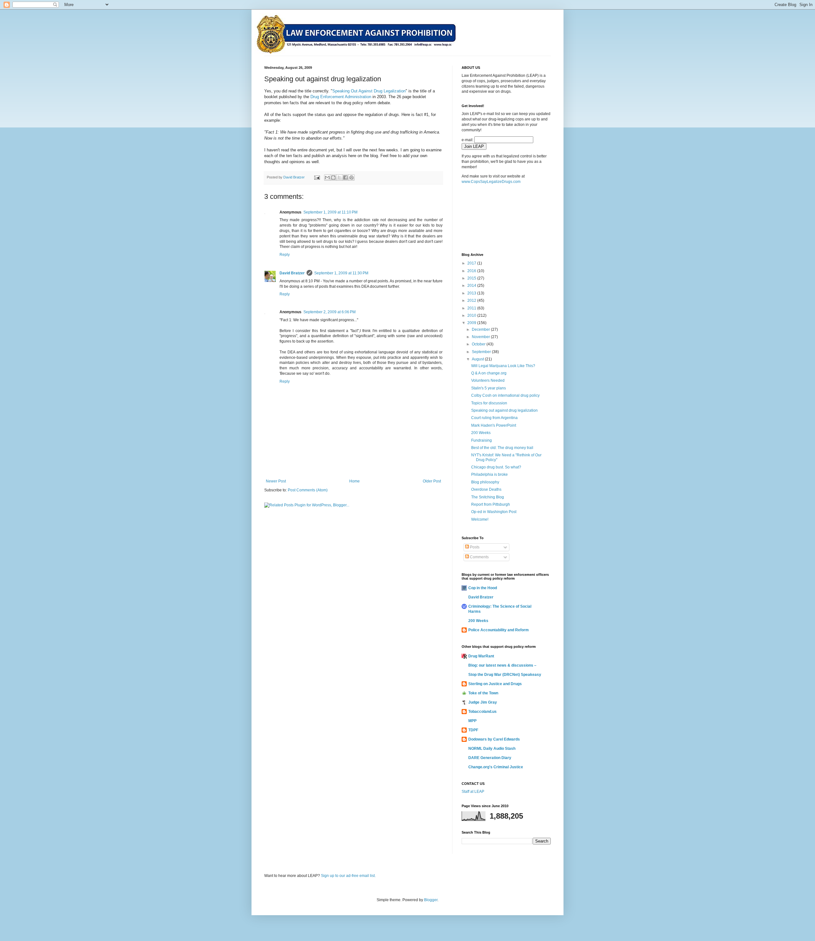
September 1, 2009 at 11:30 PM (341, 273)
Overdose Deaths (486, 489)
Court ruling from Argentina (494, 418)
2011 (472, 308)
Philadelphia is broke (489, 474)
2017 (472, 263)
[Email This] (327, 177)
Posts (474, 547)
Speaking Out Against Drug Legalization (369, 91)
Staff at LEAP (473, 791)
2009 (472, 323)
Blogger (430, 900)
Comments (479, 557)
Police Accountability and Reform (498, 630)
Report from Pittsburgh (490, 504)
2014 (472, 285)
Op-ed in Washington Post (493, 512)
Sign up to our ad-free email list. (348, 875)
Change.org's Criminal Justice (495, 767)
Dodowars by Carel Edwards (494, 739)
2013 (472, 293)
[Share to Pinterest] (351, 177)
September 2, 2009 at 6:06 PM (329, 312)
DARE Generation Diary (489, 758)
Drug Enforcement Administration (340, 96)
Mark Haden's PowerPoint (493, 425)
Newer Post (276, 481)
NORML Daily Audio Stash (491, 748)
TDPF (473, 730)
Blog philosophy (485, 482)
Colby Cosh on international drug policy (505, 395)
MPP (472, 721)
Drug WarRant (481, 656)
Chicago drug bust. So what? (496, 467)
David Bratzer (292, 273)
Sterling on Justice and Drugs (495, 684)
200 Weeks (481, 433)
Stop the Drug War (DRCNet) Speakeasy (504, 674)
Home (354, 481)
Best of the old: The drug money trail (502, 447)
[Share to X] (339, 177)
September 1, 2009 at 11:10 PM (330, 212)
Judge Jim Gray (482, 702)
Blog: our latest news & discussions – (502, 665)
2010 (472, 315)
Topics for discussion (489, 403)
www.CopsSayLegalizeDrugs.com (491, 181)
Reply (285, 254)
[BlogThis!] (333, 177)
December (481, 329)
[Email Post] (317, 177)
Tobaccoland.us (482, 711)
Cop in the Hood (482, 588)
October (479, 344)
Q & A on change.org (489, 373)
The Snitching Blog (487, 497)
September (482, 352)
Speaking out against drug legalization (504, 410)
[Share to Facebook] (345, 177)
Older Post (432, 481)
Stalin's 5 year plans (488, 388)
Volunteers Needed (488, 380)
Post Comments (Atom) (308, 490)
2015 (472, 278)
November (481, 337)
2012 (472, 300)
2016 (472, 271)
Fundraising (481, 440)
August (478, 359)
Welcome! (479, 519)
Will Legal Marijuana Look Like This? (503, 366)
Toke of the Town (483, 693)
